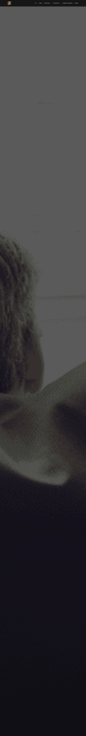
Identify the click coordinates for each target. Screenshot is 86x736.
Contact (76, 3)
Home (36, 3)
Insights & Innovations (68, 3)
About (40, 3)
